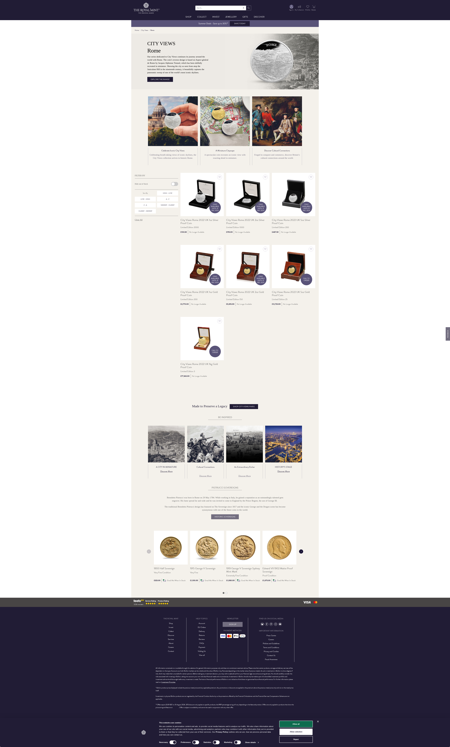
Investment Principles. (168, 682)
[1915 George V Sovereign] (207, 548)
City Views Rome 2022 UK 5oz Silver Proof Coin (291, 222)
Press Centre (271, 635)
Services (171, 639)
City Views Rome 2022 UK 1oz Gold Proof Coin (199, 294)
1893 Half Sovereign (164, 568)
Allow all (296, 724)
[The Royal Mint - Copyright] (147, 7)
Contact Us (271, 655)
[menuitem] (291, 8)
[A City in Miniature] (166, 444)
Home (137, 30)
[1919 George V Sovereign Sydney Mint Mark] (243, 548)
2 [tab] (226, 593)
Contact (171, 651)
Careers (171, 647)
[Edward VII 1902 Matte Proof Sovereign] (279, 548)
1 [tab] (223, 593)
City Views (144, 30)
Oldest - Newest (145, 211)
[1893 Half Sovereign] (171, 548)
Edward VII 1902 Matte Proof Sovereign (277, 569)
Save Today (239, 23)
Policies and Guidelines (271, 643)
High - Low (167, 193)
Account (202, 623)
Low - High (145, 199)
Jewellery (231, 16)
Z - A (145, 205)
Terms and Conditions (271, 647)
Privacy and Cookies (271, 651)
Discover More (166, 471)
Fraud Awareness (271, 659)
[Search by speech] (243, 8)
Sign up (232, 624)
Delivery (202, 631)
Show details (250, 742)
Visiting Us (202, 651)
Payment (202, 647)
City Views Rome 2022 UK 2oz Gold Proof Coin (245, 294)
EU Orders (202, 627)
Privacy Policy (222, 732)
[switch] (195, 742)
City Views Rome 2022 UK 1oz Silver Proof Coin (199, 222)
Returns (202, 635)
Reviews (202, 639)
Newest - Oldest (167, 205)
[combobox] (220, 8)
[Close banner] (318, 721)
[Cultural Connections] (205, 444)
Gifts (245, 16)
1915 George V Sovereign (203, 568)
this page (176, 707)
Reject (296, 739)
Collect (201, 16)
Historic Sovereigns (225, 516)
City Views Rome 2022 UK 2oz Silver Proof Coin (245, 222)
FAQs (201, 643)
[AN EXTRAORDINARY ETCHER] (244, 444)
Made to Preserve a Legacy (223, 406)
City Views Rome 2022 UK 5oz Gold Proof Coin (291, 294)
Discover (259, 16)
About (171, 643)
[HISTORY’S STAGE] (283, 444)
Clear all (138, 220)
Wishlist (307, 10)
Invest (215, 16)
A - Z (167, 199)
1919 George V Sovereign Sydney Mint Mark (243, 569)
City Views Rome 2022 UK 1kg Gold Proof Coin (199, 366)
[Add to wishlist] (219, 177)
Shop (188, 16)
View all (202, 655)
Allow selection (296, 732)
